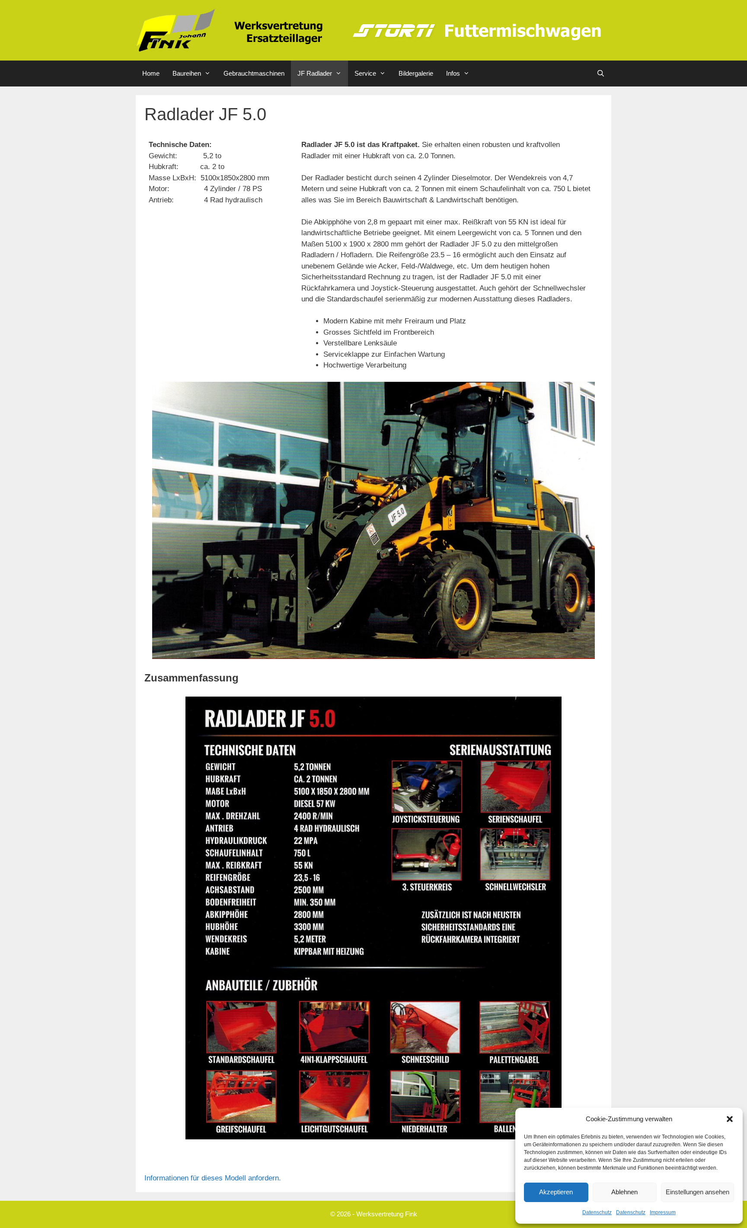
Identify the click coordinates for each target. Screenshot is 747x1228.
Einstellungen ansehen (697, 1192)
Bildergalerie (416, 73)
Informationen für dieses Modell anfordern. (212, 1178)
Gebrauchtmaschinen (253, 73)
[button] (729, 1119)
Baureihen (186, 73)
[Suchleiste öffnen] (600, 73)
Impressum (663, 1212)
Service (365, 73)
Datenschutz (597, 1212)
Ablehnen (624, 1192)
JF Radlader (314, 73)
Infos (453, 73)
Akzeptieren (556, 1192)
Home (151, 73)
